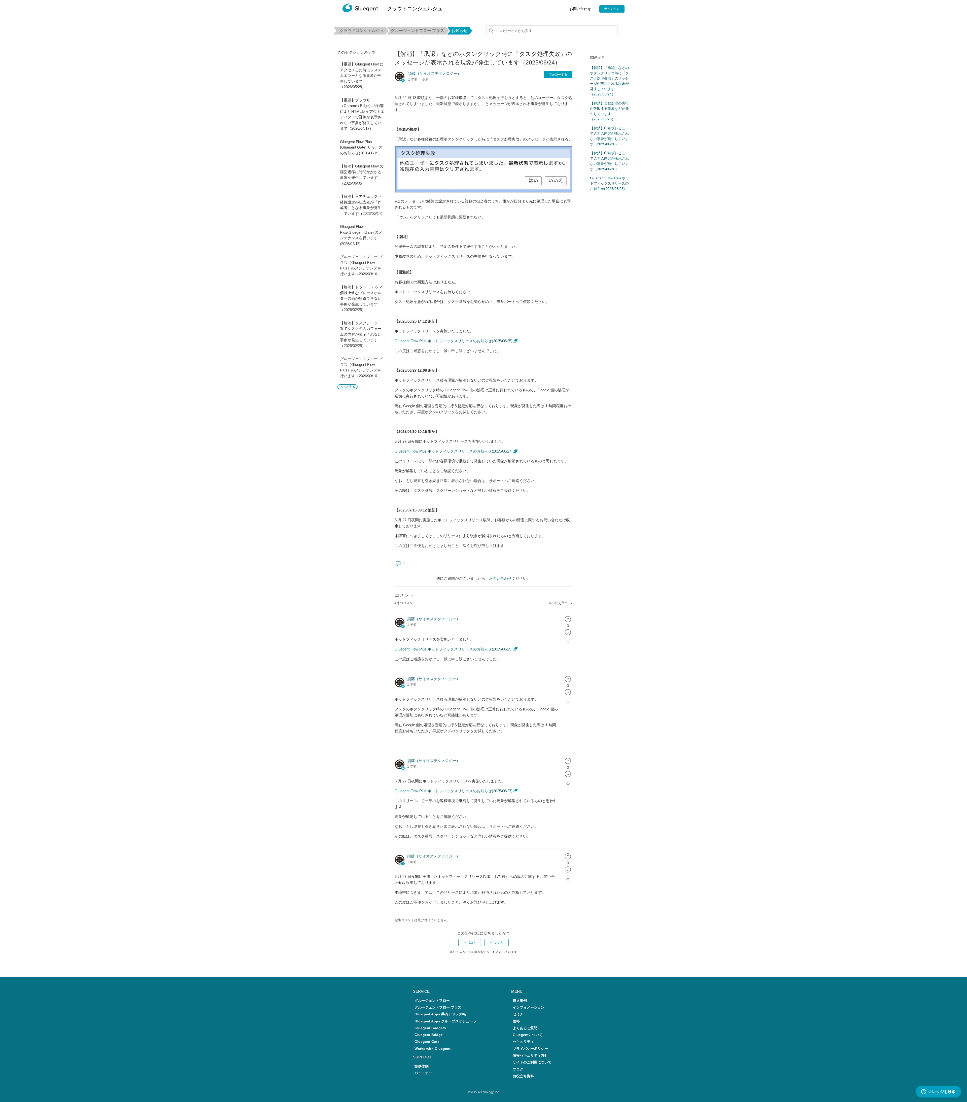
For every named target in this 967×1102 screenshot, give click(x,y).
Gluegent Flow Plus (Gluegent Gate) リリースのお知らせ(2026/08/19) (361, 147)
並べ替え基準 (558, 603)
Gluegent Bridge (429, 1035)
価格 (516, 1021)
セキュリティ (523, 1042)
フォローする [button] (558, 74)
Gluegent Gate (427, 1042)
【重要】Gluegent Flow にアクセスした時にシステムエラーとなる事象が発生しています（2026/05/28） (362, 75)
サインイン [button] (611, 9)
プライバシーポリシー (530, 1049)
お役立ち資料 (523, 1076)
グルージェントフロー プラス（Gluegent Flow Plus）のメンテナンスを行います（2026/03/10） (361, 367)
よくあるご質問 (525, 1028)
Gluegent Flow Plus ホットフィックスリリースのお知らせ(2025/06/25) (453, 341)
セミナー (520, 1014)
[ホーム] (360, 9)
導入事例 (520, 1001)
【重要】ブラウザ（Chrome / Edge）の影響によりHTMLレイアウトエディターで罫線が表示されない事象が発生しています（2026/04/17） (362, 114)
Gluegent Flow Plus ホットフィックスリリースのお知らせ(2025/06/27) (453, 451)
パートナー (423, 1073)
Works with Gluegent (433, 1049)
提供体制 (422, 1066)
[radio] (568, 619)
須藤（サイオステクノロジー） (434, 73)
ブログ (518, 1069)
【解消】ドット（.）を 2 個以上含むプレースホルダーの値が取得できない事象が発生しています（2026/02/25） (361, 298)
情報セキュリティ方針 (530, 1055)
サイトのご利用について (532, 1062)
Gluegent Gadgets (430, 1028)
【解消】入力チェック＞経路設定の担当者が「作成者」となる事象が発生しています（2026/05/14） (362, 205)
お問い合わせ (580, 9)
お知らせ (459, 30)
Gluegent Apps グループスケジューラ (445, 1021)
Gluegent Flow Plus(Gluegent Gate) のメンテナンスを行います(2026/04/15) (361, 235)
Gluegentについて (528, 1035)
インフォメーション (528, 1007)
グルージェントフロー (432, 1001)
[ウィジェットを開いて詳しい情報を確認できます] (938, 1092)
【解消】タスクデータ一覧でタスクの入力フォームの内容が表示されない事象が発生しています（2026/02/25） (361, 334)
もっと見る (347, 387)
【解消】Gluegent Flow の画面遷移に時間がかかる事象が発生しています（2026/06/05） (362, 174)
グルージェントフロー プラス (417, 30)
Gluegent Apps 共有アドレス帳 (440, 1014)
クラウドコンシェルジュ (361, 30)
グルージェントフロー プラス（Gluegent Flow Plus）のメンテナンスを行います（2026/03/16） (361, 265)
